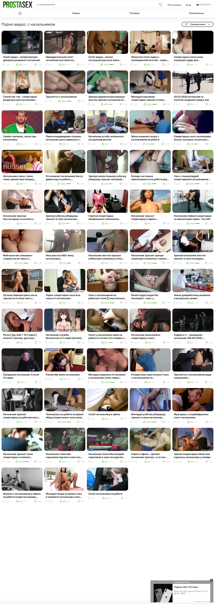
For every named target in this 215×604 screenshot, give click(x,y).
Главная (20, 13)
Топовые (134, 13)
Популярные (196, 13)
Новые (76, 13)
